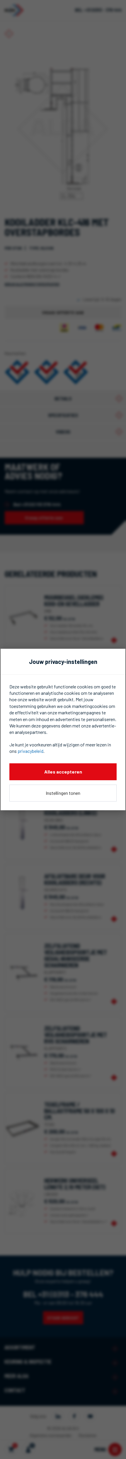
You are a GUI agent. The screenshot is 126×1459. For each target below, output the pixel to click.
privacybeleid (30, 751)
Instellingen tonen (63, 793)
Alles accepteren (63, 771)
